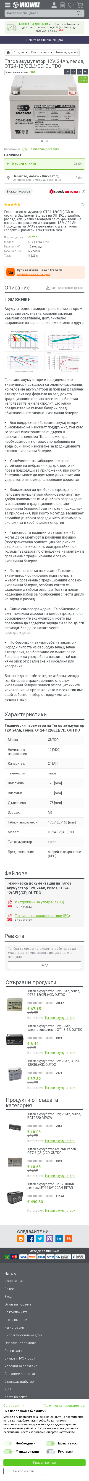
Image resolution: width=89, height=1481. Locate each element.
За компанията (16, 1312)
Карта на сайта (16, 1397)
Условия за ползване (21, 1366)
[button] (13, 1406)
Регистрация (14, 1327)
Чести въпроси (16, 1320)
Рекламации (14, 1281)
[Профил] (54, 5)
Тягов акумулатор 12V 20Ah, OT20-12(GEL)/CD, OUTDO (53, 1062)
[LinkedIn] (59, 1238)
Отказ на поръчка (18, 1304)
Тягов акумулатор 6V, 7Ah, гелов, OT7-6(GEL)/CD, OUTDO (52, 1151)
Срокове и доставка (20, 1374)
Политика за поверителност (65, 1405)
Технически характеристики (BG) (42, 916)
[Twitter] (40, 1238)
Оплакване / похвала (21, 1343)
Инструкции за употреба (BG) (39, 902)
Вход (44, 965)
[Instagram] (49, 1238)
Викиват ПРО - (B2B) (20, 1358)
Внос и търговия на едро (23, 1335)
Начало (10, 1273)
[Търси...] (78, 13)
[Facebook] (30, 1238)
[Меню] (7, 5)
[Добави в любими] (82, 204)
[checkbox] (8, 1443)
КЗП (8, 1389)
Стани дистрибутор (19, 1381)
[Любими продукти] (70, 4)
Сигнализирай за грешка (67, 287)
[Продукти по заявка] (62, 5)
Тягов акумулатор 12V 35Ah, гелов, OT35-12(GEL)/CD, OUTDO (53, 992)
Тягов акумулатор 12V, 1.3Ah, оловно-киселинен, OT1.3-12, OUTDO (54, 1027)
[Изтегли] (9, 903)
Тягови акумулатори (59, 1018)
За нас (10, 1289)
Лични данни (14, 1350)
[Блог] (20, 1238)
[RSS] (68, 1238)
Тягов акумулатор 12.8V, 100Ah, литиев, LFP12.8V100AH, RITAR (51, 1185)
